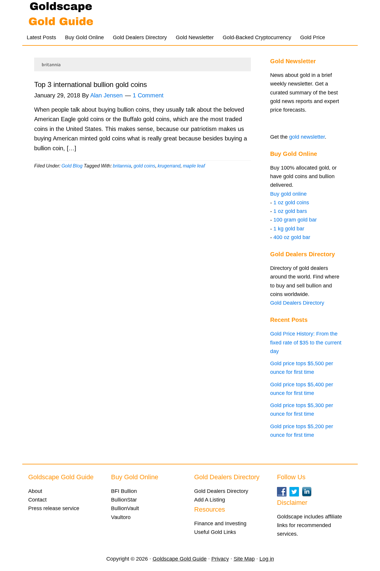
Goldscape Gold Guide (80, 15)
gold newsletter (307, 137)
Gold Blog (72, 165)
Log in (266, 559)
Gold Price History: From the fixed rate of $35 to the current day (305, 342)
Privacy (220, 559)
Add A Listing (209, 500)
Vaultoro (121, 517)
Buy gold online (288, 194)
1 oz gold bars (290, 211)
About (35, 491)
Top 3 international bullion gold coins (90, 84)
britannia (122, 165)
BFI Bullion (124, 491)
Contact (37, 500)
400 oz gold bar (291, 237)
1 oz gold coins (291, 202)
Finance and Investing (220, 523)
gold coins (144, 165)
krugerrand (169, 165)
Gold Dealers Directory (297, 303)
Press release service (53, 508)
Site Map (244, 559)
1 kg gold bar (288, 229)
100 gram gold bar (295, 220)
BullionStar (124, 500)
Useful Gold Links (215, 532)
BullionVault (125, 508)
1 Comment (148, 95)
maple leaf (194, 165)
